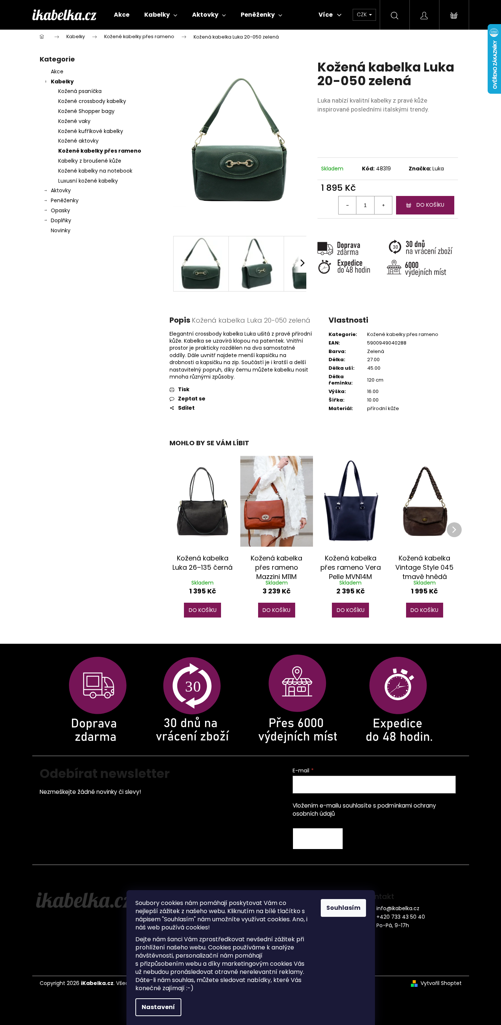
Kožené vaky (74, 121)
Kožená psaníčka (80, 91)
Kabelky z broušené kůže (89, 160)
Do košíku (430, 205)
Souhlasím (343, 907)
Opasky (60, 210)
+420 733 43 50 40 (400, 917)
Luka (438, 168)
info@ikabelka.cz (397, 908)
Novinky (60, 230)
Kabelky (62, 81)
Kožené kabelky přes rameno (99, 150)
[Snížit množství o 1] (347, 205)
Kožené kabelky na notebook (95, 170)
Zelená (375, 351)
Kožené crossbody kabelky (92, 101)
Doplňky (61, 220)
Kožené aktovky (78, 140)
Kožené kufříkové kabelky (90, 131)
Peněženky (65, 200)
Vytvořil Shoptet (441, 983)
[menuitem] (121, 15)
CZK (362, 14)
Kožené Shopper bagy (86, 111)
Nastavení (158, 1007)
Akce (57, 71)
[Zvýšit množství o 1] (383, 205)
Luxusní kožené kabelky (88, 180)
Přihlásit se (318, 838)
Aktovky (61, 190)
